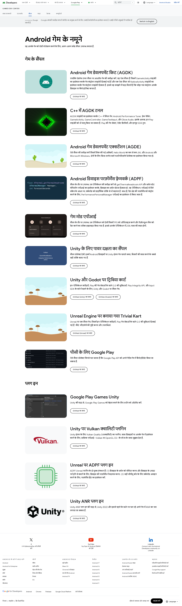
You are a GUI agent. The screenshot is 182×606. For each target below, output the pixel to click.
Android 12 (96, 580)
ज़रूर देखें (25, 2)
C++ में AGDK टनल (86, 110)
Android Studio (165, 2)
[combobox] (124, 2)
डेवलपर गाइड (125, 566)
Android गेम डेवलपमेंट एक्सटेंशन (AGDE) (105, 146)
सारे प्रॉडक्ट (78, 592)
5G (33, 580)
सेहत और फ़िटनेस (37, 570)
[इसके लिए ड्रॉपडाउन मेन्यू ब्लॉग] (96, 2)
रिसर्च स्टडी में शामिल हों (158, 573)
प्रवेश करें (177, 2)
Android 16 (96, 566)
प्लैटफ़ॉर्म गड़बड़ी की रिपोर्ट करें (160, 563)
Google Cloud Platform (63, 592)
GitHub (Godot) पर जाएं (108, 297)
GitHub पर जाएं (79, 97)
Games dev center (11, 8)
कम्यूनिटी (59, 14)
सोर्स (4, 573)
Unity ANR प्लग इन (86, 501)
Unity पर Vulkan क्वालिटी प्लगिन (98, 428)
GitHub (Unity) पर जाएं (82, 297)
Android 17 (96, 563)
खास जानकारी (7, 14)
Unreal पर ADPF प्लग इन (91, 465)
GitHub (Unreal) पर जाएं (82, 333)
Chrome (38, 592)
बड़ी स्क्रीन (65, 563)
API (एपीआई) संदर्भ (127, 570)
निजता (34, 576)
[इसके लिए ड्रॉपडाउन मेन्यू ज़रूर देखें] (30, 2)
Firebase (48, 592)
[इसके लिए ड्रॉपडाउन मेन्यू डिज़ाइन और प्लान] (49, 2)
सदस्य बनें (156, 601)
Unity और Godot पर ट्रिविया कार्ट (98, 279)
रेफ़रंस (48, 14)
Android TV (66, 576)
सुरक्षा (4, 570)
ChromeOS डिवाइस (68, 570)
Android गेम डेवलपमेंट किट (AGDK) (101, 72)
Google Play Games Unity (94, 397)
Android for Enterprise (10, 566)
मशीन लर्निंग (35, 566)
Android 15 (96, 570)
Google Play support (158, 570)
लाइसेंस (11, 601)
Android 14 (96, 573)
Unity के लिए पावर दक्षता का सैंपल (98, 248)
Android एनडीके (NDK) (129, 576)
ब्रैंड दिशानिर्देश (20, 601)
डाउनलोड (20, 14)
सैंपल (30, 14)
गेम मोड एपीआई (83, 216)
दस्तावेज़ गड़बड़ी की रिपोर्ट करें (160, 566)
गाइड (39, 14)
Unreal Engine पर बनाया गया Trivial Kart (105, 316)
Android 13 (95, 576)
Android (5, 563)
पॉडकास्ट (5, 583)
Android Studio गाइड (128, 563)
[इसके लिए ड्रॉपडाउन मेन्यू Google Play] (83, 2)
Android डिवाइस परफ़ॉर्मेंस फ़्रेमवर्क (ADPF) (106, 178)
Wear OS (65, 566)
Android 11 (95, 583)
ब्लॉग (92, 2)
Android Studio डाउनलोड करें (131, 573)
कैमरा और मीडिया (37, 573)
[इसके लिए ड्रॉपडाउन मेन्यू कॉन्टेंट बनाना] (65, 2)
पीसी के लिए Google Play (92, 352)
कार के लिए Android (68, 573)
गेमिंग (33, 563)
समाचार (4, 576)
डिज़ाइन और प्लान (41, 2)
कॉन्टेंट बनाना (59, 2)
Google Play (75, 2)
